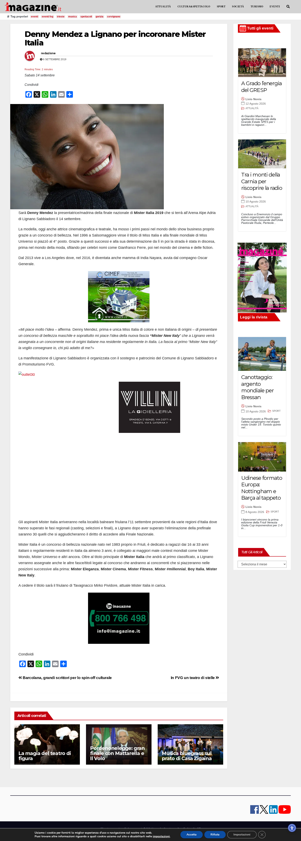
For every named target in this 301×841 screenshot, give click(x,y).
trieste (60, 16)
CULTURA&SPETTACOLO (194, 6)
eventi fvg (47, 16)
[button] (288, 6)
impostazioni (161, 836)
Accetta (192, 834)
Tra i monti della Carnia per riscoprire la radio (261, 181)
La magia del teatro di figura (44, 755)
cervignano (113, 16)
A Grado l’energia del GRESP (261, 86)
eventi (34, 16)
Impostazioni (241, 834)
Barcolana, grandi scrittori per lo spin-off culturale (67, 678)
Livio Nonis (253, 99)
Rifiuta (215, 834)
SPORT (221, 6)
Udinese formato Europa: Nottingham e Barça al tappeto (261, 488)
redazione (48, 53)
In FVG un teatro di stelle (193, 678)
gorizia (99, 16)
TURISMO (257, 6)
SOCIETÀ (238, 6)
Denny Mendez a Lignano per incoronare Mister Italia (115, 38)
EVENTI (275, 6)
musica (72, 16)
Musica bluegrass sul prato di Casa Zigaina (187, 755)
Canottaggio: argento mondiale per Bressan (257, 387)
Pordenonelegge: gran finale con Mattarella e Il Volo (117, 753)
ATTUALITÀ (163, 6)
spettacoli (86, 16)
